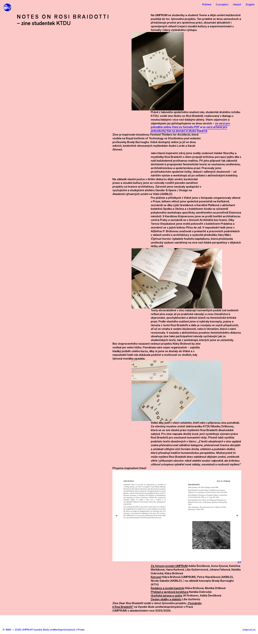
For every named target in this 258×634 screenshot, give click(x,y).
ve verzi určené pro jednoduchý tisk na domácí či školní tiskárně (189, 129)
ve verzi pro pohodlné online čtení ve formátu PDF (190, 125)
